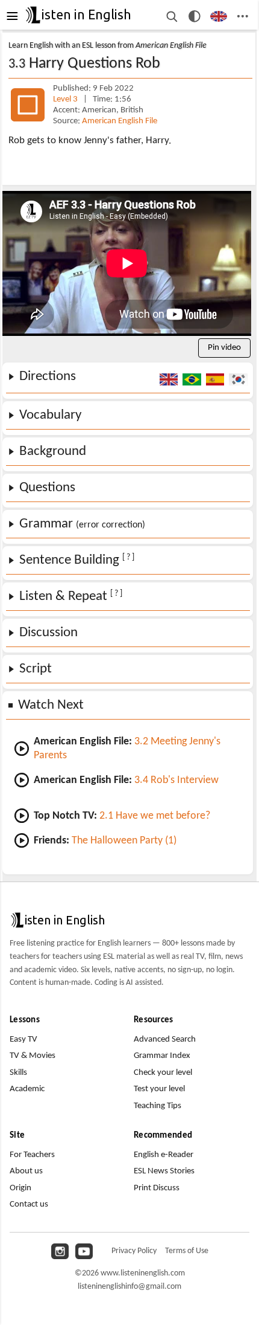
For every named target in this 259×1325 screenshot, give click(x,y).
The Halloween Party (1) (124, 840)
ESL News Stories (164, 1171)
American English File (119, 121)
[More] (242, 16)
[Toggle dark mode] (194, 16)
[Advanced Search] (171, 16)
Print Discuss (156, 1188)
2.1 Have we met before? (154, 816)
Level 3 (66, 99)
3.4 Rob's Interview (176, 780)
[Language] (219, 16)
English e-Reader (163, 1154)
